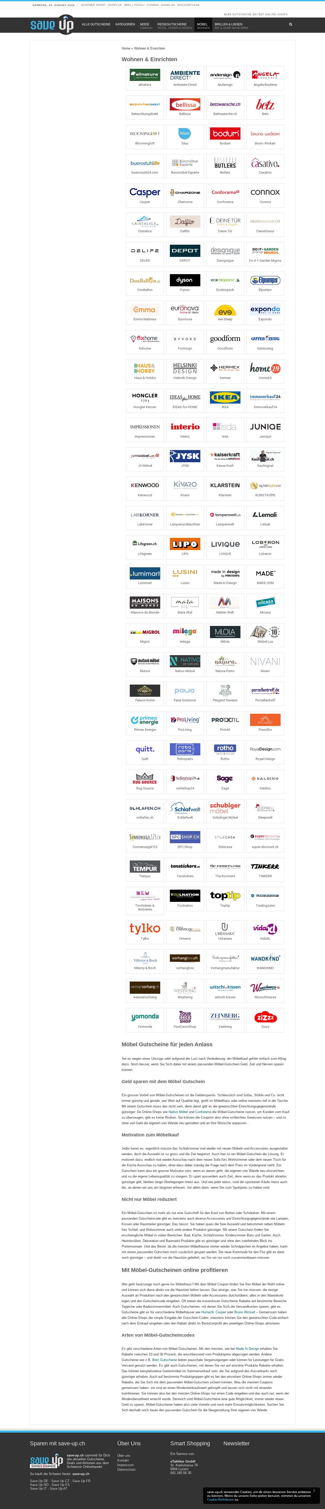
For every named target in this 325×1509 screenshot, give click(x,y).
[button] (316, 1491)
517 (261, 14)
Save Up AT (58, 1488)
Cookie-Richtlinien (220, 1499)
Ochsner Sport (93, 5)
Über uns (124, 1455)
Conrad (153, 5)
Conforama (203, 1112)
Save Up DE (39, 1481)
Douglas (168, 5)
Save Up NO (39, 1485)
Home (126, 48)
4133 (227, 14)
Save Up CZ (60, 1481)
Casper (221, 1312)
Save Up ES (61, 1485)
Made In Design (247, 1349)
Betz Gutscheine (164, 1360)
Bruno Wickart (244, 1312)
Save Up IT (38, 1488)
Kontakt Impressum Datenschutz (126, 1464)
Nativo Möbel (178, 1112)
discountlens (188, 5)
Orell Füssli (134, 5)
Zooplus (115, 5)
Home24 (207, 1312)
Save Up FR (81, 1481)
